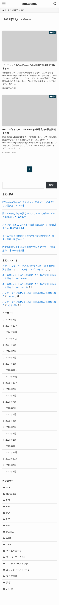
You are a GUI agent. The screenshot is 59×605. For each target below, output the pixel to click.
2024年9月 (11, 345)
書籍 (8, 582)
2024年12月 (11, 326)
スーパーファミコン (16, 557)
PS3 (8, 506)
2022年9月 (11, 465)
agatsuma (29, 3)
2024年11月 (11, 332)
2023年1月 (11, 440)
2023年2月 (11, 433)
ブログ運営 (11, 576)
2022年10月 (11, 459)
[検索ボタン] (55, 4)
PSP (8, 525)
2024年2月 (11, 357)
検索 (51, 185)
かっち (24, 287)
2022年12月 (11, 446)
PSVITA (10, 532)
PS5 (8, 519)
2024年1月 (11, 364)
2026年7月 (11, 319)
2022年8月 (11, 471)
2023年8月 (11, 395)
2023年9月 (11, 389)
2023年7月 (11, 402)
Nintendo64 (12, 494)
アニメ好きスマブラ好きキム (31, 269)
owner (24, 278)
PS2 (8, 500)
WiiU (8, 538)
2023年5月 (11, 414)
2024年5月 (11, 351)
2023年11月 (11, 376)
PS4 (8, 513)
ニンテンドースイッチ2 (17, 570)
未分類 (9, 589)
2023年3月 (11, 427)
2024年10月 (11, 338)
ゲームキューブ (14, 551)
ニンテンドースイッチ (17, 563)
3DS (8, 487)
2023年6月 (11, 408)
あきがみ (12, 305)
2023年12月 (11, 370)
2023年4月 (11, 421)
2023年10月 (11, 383)
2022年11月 (11, 452)
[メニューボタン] (4, 4)
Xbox (8, 544)
